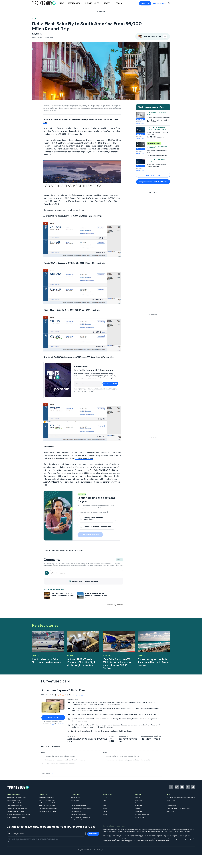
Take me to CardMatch (90, 535)
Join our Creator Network (142, 814)
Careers (137, 803)
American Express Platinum (15, 803)
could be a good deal (84, 458)
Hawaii (105, 797)
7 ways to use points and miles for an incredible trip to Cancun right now (153, 662)
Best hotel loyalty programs (47, 811)
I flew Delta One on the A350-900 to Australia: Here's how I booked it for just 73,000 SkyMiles (117, 663)
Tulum (105, 808)
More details (56, 747)
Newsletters (138, 811)
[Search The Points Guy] (169, 3)
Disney (105, 814)
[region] (83, 588)
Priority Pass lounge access (47, 806)
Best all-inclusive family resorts (81, 808)
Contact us (138, 806)
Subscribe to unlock (110, 384)
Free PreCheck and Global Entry (80, 817)
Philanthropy (139, 800)
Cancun (105, 811)
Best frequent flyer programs (48, 808)
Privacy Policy (113, 390)
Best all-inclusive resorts (78, 806)
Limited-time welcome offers (16, 817)
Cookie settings (172, 806)
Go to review (78, 695)
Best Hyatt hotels (76, 811)
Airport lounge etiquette (78, 814)
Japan (105, 800)
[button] (76, 736)
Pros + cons (45, 747)
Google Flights (75, 797)
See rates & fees (140, 123)
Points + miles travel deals (47, 803)
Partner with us (139, 817)
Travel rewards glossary (78, 820)
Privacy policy (171, 800)
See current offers (153, 175)
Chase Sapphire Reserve (14, 800)
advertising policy (96, 108)
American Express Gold (14, 806)
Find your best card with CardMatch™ (153, 182)
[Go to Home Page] (44, 3)
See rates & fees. (58, 723)
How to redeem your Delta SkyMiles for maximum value (46, 660)
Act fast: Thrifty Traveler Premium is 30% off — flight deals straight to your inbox (81, 662)
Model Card (170, 811)
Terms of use (171, 803)
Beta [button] (118, 560)
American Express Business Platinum (18, 814)
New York (105, 803)
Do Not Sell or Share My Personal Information (181, 797)
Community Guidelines (73, 564)
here (45, 122)
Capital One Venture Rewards (16, 797)
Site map (137, 808)
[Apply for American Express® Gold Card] (53, 706)
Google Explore (75, 800)
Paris (104, 806)
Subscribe (145, 3)
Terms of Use (81, 390)
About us (137, 797)
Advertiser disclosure (159, 3)
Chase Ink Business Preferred (16, 811)
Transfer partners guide (46, 797)
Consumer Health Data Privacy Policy (178, 808)
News (34, 18)
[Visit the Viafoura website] (118, 605)
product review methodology (112, 108)
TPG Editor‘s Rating (47, 695)
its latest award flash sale (66, 131)
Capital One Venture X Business (17, 808)
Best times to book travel (78, 803)
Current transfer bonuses (47, 800)
